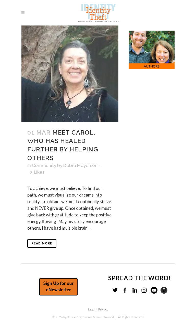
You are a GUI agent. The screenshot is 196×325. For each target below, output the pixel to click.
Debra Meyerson (80, 165)
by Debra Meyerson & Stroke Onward (88, 317)
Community (44, 165)
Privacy (103, 309)
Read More (41, 243)
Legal (91, 309)
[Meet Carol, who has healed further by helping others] (69, 73)
